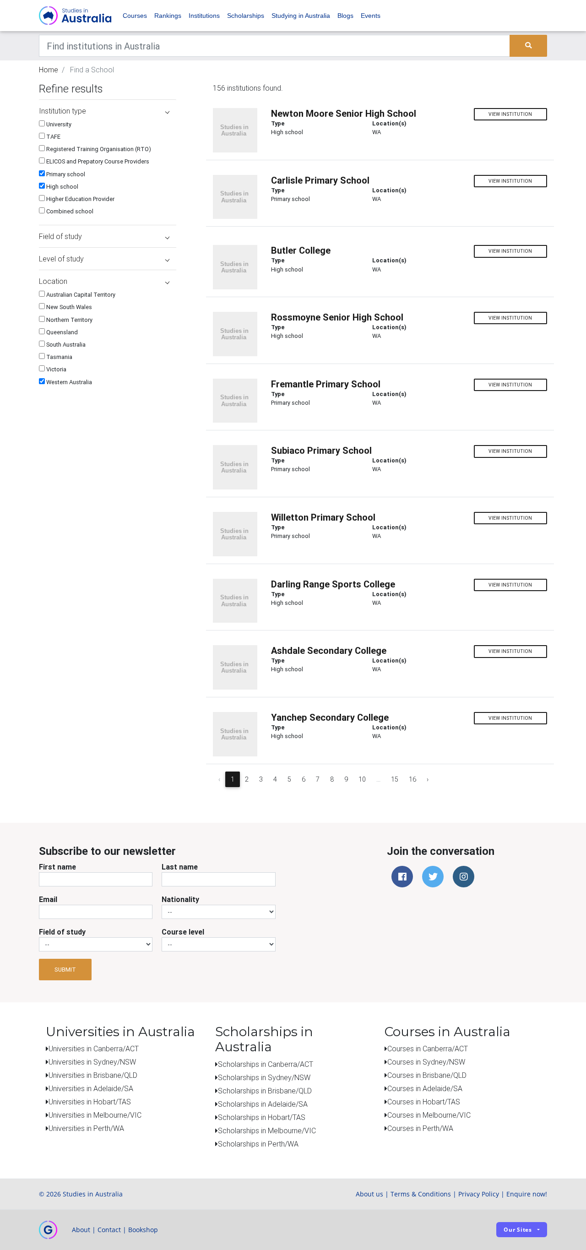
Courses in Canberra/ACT (427, 1048)
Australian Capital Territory (80, 295)
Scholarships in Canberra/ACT (265, 1064)
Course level (183, 931)
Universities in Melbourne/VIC (95, 1115)
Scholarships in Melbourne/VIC (267, 1130)
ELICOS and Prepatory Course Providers (97, 161)
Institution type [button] (62, 110)
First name (57, 866)
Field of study (62, 931)
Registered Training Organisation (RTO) (98, 149)
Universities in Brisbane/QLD (93, 1075)
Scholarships (245, 15)
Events (370, 15)
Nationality (180, 899)
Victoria (55, 369)
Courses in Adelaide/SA (424, 1088)
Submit (65, 969)
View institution (510, 114)
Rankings (167, 15)
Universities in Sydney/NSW (92, 1061)
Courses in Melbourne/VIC (429, 1115)
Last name (180, 866)
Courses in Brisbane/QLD (427, 1075)
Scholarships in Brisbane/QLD (265, 1090)
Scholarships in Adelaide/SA (263, 1104)
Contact (109, 1229)
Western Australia (68, 382)
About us (369, 1194)
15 (394, 779)
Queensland (61, 332)
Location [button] (53, 281)
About (81, 1229)
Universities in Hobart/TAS (90, 1101)
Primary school (65, 174)
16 (412, 779)
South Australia (65, 344)
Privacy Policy (478, 1194)
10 (362, 779)
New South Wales (68, 307)
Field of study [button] (60, 236)
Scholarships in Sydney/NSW (264, 1077)
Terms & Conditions (421, 1194)
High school (61, 186)
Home (48, 69)
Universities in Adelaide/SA (91, 1088)
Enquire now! (526, 1194)
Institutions (204, 15)
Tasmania (58, 357)
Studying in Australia (300, 15)
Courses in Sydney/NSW (426, 1061)
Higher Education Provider (79, 199)
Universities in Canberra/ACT (94, 1048)
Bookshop (143, 1229)
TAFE (52, 137)
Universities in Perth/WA (86, 1128)
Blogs (345, 15)
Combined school (69, 211)
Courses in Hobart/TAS (423, 1101)
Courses (135, 15)
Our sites (518, 1230)
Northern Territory (68, 320)
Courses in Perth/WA (420, 1128)
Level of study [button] (61, 258)
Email (48, 899)
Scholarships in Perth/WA (258, 1143)
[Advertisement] (107, 453)
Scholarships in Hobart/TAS (261, 1117)
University (58, 124)
